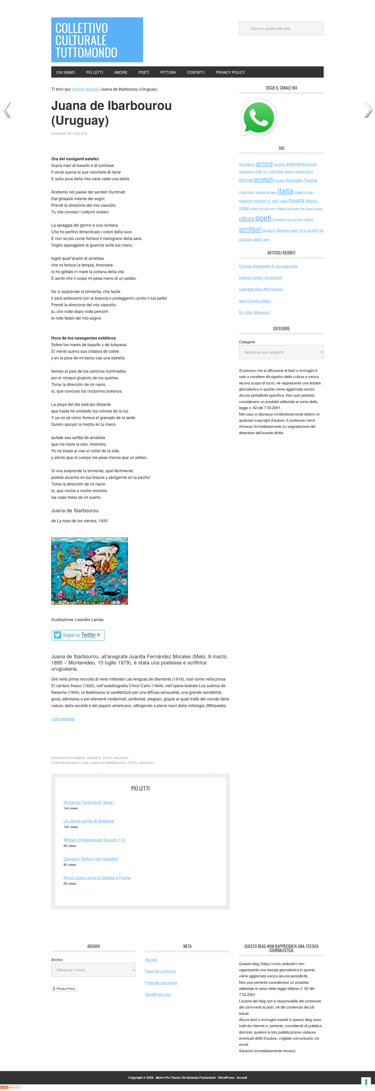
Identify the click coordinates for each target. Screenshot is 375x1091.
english (263, 179)
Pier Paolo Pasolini (311, 208)
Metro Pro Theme (168, 1077)
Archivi (57, 959)
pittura (246, 218)
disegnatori (304, 171)
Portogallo (278, 219)
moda (283, 200)
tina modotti (309, 230)
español (94, 758)
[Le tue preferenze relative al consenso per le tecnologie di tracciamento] (366, 1082)
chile (258, 171)
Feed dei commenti (161, 982)
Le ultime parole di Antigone (89, 821)
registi (308, 219)
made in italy (303, 192)
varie (265, 239)
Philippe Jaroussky (288, 208)
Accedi (151, 959)
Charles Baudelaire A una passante (268, 266)
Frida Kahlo (247, 192)
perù (273, 208)
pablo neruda (259, 208)
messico (246, 200)
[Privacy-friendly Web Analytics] (10, 1087)
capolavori (246, 171)
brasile (311, 164)
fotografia (294, 180)
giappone (262, 192)
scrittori (250, 229)
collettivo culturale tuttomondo (86, 39)
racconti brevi (294, 219)
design (289, 171)
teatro (294, 230)
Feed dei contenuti (160, 971)
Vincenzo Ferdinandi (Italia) (89, 802)
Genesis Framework (201, 1077)
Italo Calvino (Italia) (255, 300)
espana (279, 180)
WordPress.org (157, 994)
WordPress (226, 1077)
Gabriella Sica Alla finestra (261, 289)
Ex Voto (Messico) (254, 312)
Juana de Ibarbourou (108, 762)
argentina (295, 164)
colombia (276, 171)
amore (79, 758)
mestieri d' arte (266, 200)
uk (321, 230)
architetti (279, 164)
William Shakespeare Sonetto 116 (94, 840)
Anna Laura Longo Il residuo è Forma (97, 877)
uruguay (121, 758)
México (311, 200)
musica (296, 200)
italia (285, 190)
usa (257, 238)
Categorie (247, 341)
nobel (244, 208)
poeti (107, 758)
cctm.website (63, 719)
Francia (310, 180)
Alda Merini (247, 164)
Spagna (283, 230)
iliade (273, 192)
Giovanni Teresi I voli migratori (91, 859)
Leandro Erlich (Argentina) (260, 277)
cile (265, 171)
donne (246, 179)
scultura (269, 230)
